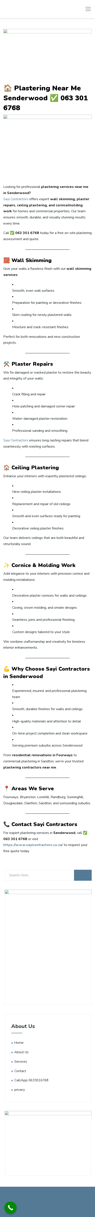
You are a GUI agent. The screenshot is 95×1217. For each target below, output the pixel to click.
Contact (20, 1071)
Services (20, 1061)
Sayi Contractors (15, 199)
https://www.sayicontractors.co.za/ (33, 845)
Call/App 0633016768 (31, 1080)
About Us (21, 1052)
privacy (19, 1089)
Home (19, 1043)
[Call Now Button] (10, 1208)
